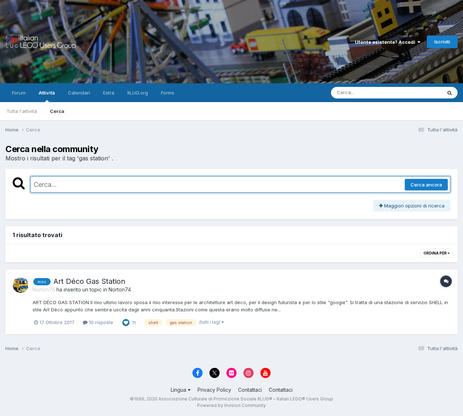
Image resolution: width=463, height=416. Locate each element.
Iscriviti (442, 42)
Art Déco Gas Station (89, 281)
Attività (47, 93)
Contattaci (250, 390)
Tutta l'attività (22, 111)
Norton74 (120, 289)
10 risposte (100, 322)
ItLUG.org (137, 93)
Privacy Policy (214, 390)
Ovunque (422, 92)
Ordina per (435, 253)
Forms (167, 93)
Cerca (57, 111)
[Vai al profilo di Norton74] (21, 285)
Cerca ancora (426, 185)
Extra (108, 93)
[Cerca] (450, 92)
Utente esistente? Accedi (386, 42)
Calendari (79, 93)
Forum (19, 93)
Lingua (179, 390)
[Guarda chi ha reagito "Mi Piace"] (126, 322)
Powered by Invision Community (231, 405)
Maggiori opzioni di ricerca (414, 206)
